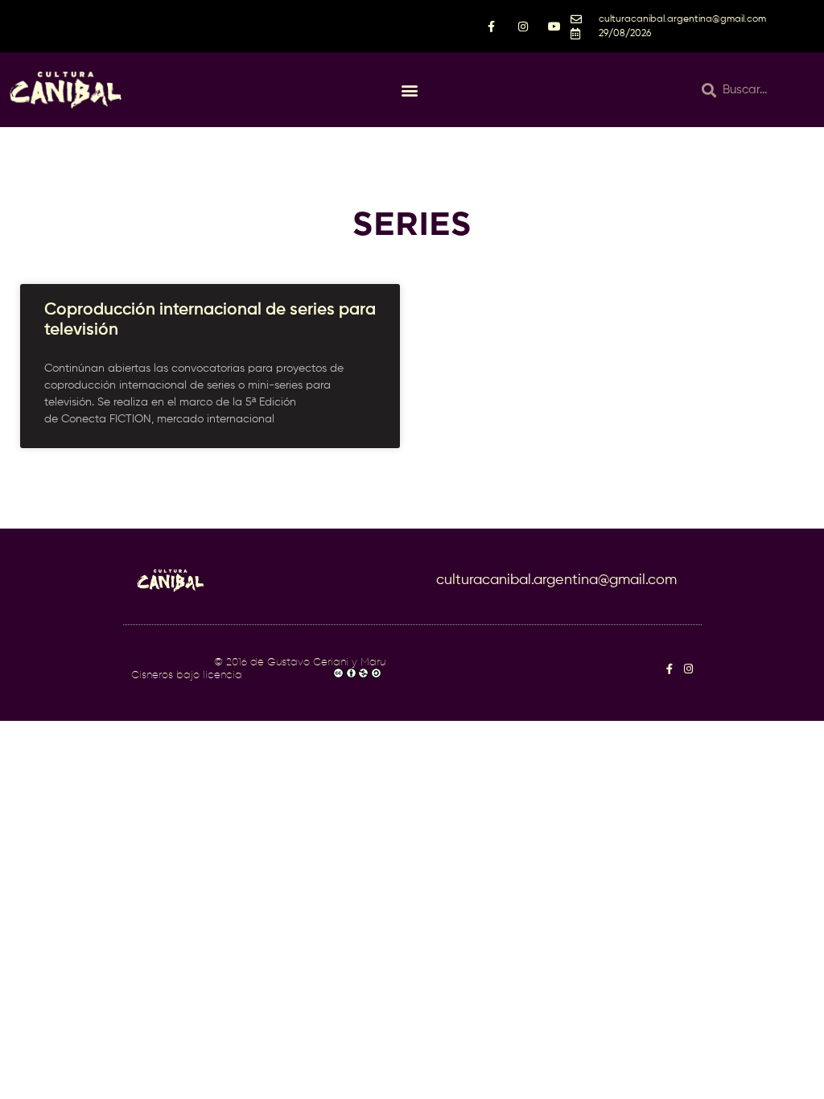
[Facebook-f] (670, 669)
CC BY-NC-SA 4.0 (288, 675)
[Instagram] (688, 669)
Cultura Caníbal (171, 662)
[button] (409, 89)
